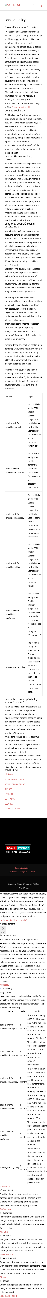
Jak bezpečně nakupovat (18, 872)
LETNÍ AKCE (10, 799)
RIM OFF (8, 789)
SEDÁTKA (9, 803)
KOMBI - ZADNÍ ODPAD (14, 779)
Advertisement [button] (6, 1254)
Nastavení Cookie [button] (8, 920)
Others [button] (3, 1277)
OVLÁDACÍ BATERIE (13, 808)
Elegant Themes (24, 884)
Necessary (7, 988)
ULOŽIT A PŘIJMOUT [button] (8, 1296)
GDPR (33, 872)
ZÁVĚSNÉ (9, 774)
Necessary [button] (4, 984)
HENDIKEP (9, 794)
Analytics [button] (4, 1232)
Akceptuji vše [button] (22, 920)
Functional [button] (5, 1186)
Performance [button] (5, 1209)
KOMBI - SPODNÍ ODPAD (15, 784)
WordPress (23, 888)
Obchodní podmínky (22, 868)
